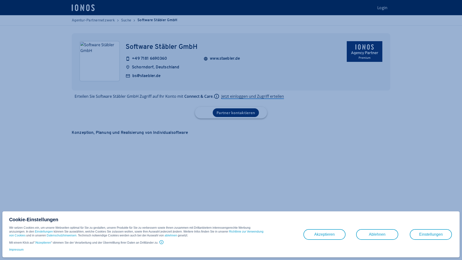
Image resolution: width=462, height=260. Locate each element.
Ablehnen (377, 234)
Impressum (16, 249)
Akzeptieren (43, 242)
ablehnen (171, 235)
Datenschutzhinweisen (62, 235)
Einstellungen (44, 231)
